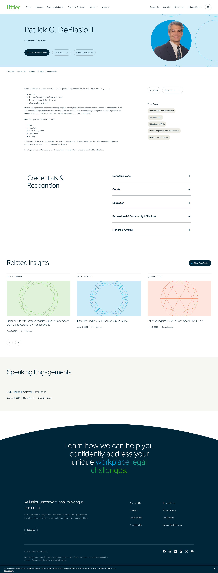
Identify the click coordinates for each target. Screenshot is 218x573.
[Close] (214, 568)
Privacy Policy (169, 510)
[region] (109, 569)
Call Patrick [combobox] (59, 52)
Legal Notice (136, 517)
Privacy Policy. (9, 571)
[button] (164, 551)
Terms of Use (169, 503)
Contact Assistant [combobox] (83, 52)
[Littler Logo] (13, 7)
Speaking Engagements (47, 71)
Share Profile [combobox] (170, 90)
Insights (32, 71)
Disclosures (168, 517)
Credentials (21, 71)
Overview (10, 71)
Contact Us (135, 503)
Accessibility (136, 525)
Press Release (16, 276)
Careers (133, 510)
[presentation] (38, 298)
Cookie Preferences (172, 525)
